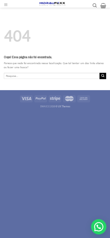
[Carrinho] (103, 5)
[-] (52, 4)
